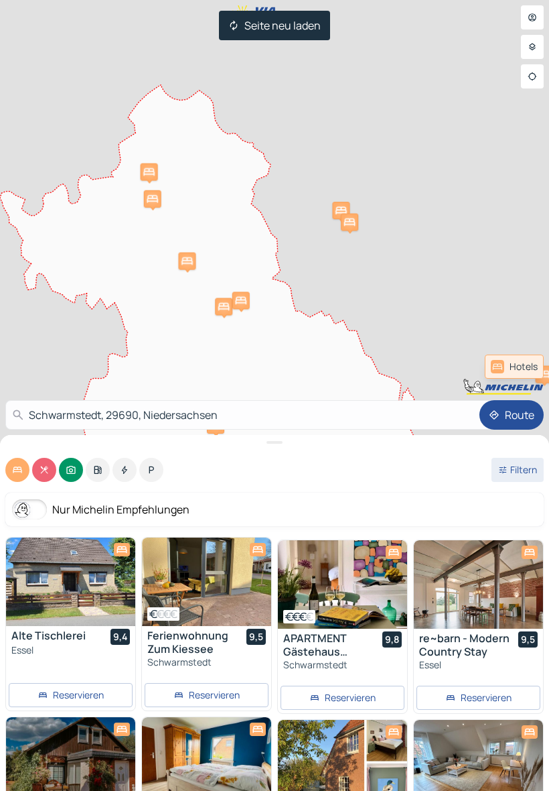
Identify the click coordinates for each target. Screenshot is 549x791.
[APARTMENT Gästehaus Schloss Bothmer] (342, 584)
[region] (70, 582)
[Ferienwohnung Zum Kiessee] (206, 582)
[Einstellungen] (532, 47)
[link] (514, 367)
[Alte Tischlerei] (70, 582)
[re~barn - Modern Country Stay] (478, 584)
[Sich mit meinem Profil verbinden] (532, 17)
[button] (340, 210)
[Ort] (532, 76)
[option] (17, 470)
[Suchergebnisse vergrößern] (274, 442)
